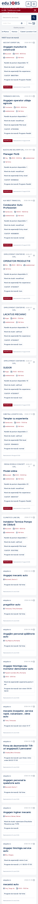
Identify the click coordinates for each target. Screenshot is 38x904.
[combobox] (11, 23)
